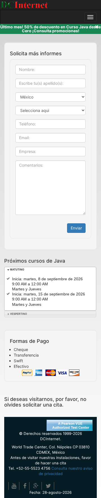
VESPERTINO (18, 314)
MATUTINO (17, 269)
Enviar (76, 228)
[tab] (50, 270)
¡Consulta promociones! (55, 30)
